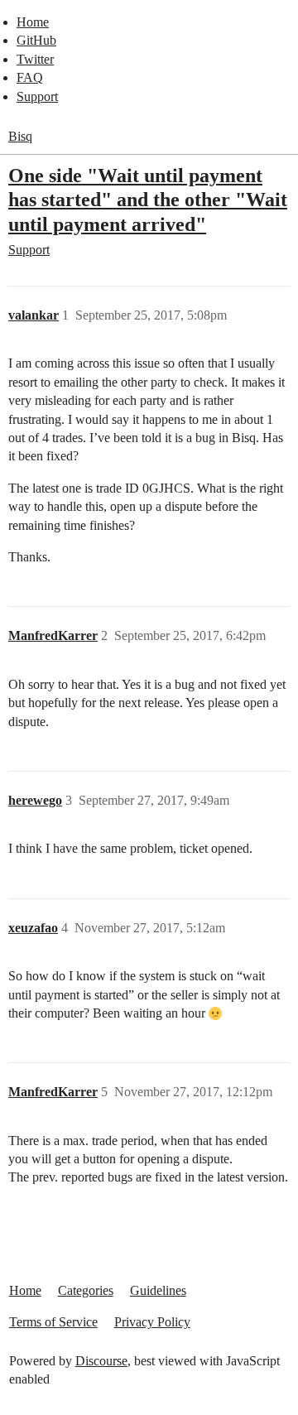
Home (33, 22)
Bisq (20, 136)
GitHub (36, 40)
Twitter (35, 59)
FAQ (30, 77)
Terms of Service (53, 1322)
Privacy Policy (152, 1322)
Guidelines (158, 1290)
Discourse (101, 1361)
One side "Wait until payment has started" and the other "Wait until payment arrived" (147, 199)
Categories (85, 1290)
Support (37, 96)
